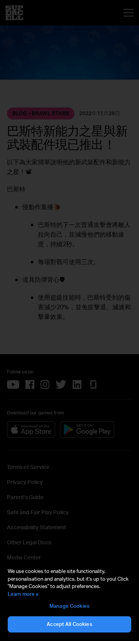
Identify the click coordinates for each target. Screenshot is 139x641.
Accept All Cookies (69, 624)
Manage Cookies (69, 606)
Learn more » (23, 594)
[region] (69, 600)
